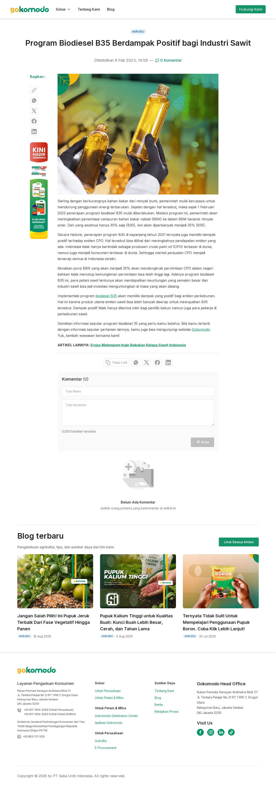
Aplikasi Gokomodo (108, 723)
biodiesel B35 (106, 296)
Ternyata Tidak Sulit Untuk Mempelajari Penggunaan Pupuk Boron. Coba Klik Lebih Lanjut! (216, 622)
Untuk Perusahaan (108, 691)
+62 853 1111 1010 (34, 736)
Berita (159, 704)
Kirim (205, 442)
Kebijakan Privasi (167, 711)
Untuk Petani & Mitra (109, 698)
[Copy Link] (34, 90)
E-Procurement (105, 748)
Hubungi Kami (250, 9)
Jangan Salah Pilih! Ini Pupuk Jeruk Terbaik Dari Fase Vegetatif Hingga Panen (53, 622)
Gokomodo (201, 329)
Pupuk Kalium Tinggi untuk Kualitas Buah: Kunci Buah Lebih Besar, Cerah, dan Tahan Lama (136, 622)
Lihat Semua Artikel (239, 542)
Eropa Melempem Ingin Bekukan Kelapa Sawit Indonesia (138, 345)
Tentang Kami (89, 9)
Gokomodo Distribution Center (116, 716)
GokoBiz (101, 741)
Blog (110, 9)
